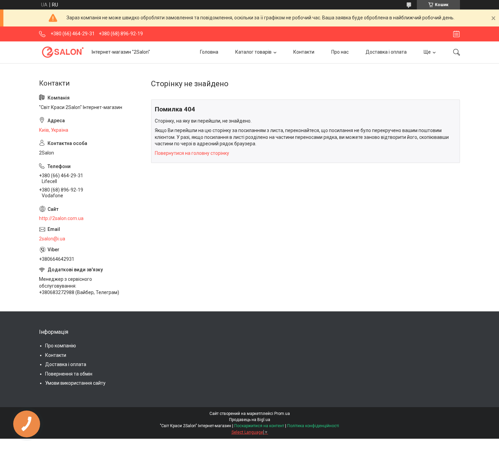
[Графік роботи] (456, 33)
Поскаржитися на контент (259, 425)
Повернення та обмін (68, 374)
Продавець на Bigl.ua (249, 419)
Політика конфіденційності (313, 425)
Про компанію (60, 345)
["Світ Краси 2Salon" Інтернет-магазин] (63, 52)
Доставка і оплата (386, 52)
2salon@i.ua (52, 238)
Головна (209, 52)
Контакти (303, 52)
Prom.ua (282, 413)
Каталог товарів (253, 52)
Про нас (340, 52)
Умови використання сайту (75, 383)
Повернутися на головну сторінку (192, 153)
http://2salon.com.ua (61, 218)
